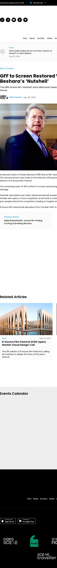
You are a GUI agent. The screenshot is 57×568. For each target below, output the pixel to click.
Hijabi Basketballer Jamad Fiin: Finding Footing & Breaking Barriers (23, 222)
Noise (49, 38)
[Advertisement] (28, 261)
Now (25, 38)
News (32, 38)
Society (41, 38)
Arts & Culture (7, 68)
